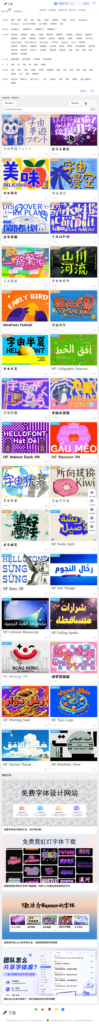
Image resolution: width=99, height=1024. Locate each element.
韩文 (61, 79)
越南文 (75, 79)
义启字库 (43, 50)
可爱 (20, 74)
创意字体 (55, 20)
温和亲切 (35, 74)
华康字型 (24, 34)
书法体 (46, 20)
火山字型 (53, 46)
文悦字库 (69, 34)
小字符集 (37, 59)
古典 (25, 70)
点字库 (32, 34)
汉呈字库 (79, 34)
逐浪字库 (50, 34)
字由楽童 (10, 413)
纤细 (12, 64)
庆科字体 (91, 46)
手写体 (64, 20)
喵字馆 (70, 46)
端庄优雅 (50, 70)
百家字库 (61, 38)
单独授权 (38, 29)
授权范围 (5, 29)
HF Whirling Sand (16, 720)
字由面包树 (61, 237)
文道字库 (42, 38)
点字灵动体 (61, 676)
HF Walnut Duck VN (21, 456)
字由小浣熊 (61, 412)
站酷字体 (14, 38)
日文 (44, 79)
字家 (70, 50)
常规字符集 (15, 59)
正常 (24, 64)
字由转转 (10, 280)
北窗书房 (82, 42)
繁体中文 (24, 79)
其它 (61, 24)
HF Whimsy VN (15, 676)
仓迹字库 (14, 46)
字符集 (5, 59)
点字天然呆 (61, 148)
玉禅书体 (14, 54)
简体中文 (14, 79)
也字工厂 (33, 50)
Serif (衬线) (43, 24)
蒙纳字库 (88, 34)
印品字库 (53, 50)
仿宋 (25, 20)
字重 (5, 64)
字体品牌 (5, 34)
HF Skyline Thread (17, 764)
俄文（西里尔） (86, 79)
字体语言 (5, 79)
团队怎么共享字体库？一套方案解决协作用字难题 (29, 999)
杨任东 (70, 38)
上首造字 (79, 38)
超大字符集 (26, 59)
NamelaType (44, 42)
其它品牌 (24, 54)
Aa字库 (23, 38)
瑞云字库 (14, 50)
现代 (19, 70)
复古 (91, 70)
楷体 (32, 20)
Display (72, 20)
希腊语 (13, 83)
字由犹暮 (10, 500)
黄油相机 (43, 46)
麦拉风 (61, 46)
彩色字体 (53, 24)
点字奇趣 (10, 236)
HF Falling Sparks (65, 632)
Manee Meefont (30, 42)
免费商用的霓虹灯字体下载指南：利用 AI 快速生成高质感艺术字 (37, 886)
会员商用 (14, 29)
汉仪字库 (14, 34)
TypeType (64, 42)
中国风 (33, 70)
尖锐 (71, 70)
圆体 (38, 20)
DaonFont (89, 38)
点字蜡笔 (10, 544)
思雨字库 (32, 38)
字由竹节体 (61, 500)
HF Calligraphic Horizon (70, 369)
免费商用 (50, 29)
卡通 (64, 70)
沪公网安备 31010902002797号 (61, 1020)
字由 (77, 50)
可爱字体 (15, 98)
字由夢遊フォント (17, 149)
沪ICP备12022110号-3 (36, 1020)
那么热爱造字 (80, 46)
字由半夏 (10, 368)
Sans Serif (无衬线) (29, 24)
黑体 (12, 20)
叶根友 (41, 34)
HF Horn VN (13, 588)
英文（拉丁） (35, 79)
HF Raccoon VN (66, 456)
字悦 (83, 50)
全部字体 (5, 98)
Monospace (15, 24)
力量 (78, 70)
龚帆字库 (24, 46)
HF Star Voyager (64, 588)
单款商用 (26, 29)
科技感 (13, 74)
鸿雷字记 (33, 46)
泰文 (67, 79)
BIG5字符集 (47, 59)
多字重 (43, 64)
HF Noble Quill (63, 544)
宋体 (19, 20)
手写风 (41, 70)
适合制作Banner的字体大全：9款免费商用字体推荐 (30, 942)
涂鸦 (27, 74)
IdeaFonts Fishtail (17, 325)
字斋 (90, 50)
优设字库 (62, 50)
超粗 (35, 64)
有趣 (58, 70)
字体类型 (5, 20)
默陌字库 (59, 34)
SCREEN (55, 42)
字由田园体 (61, 280)
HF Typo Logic (63, 720)
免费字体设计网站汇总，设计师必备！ (23, 829)
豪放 (84, 70)
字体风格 (5, 70)
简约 (12, 70)
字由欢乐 (59, 324)
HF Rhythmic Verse (66, 764)
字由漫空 (59, 192)
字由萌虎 (10, 193)
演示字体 (24, 50)
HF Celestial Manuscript (21, 632)
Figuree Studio (16, 42)
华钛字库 (52, 38)
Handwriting (83, 20)
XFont (73, 42)
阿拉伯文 (53, 79)
